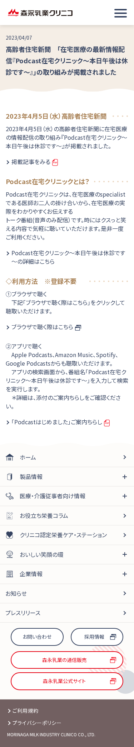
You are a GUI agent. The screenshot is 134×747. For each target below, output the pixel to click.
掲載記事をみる (30, 161)
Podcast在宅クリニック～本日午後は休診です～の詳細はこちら (68, 257)
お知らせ (16, 593)
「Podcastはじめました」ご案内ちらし (56, 421)
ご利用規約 (26, 710)
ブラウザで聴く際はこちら (42, 326)
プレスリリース (22, 612)
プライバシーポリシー (37, 722)
